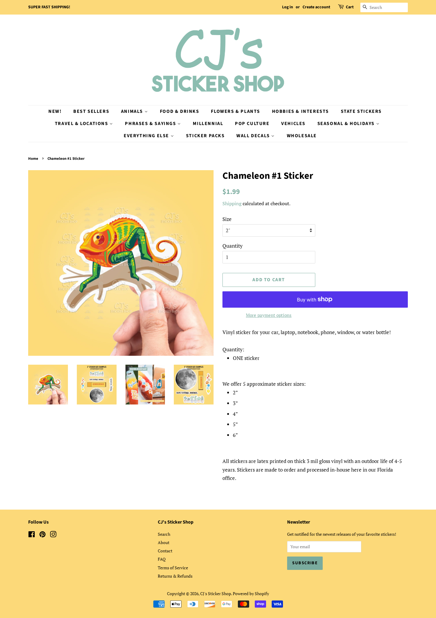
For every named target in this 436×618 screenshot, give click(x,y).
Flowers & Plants (235, 111)
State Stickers (361, 111)
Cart (350, 7)
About (163, 542)
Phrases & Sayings (151, 123)
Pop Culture (252, 123)
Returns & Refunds (175, 576)
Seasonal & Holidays (346, 123)
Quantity (232, 245)
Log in (287, 7)
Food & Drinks (179, 111)
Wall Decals (253, 135)
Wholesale (302, 135)
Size (227, 219)
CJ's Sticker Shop (215, 593)
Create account (316, 7)
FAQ (162, 559)
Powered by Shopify (251, 593)
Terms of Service (173, 567)
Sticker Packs (205, 135)
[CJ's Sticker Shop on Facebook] (31, 535)
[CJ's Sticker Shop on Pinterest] (42, 535)
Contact (165, 551)
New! (54, 111)
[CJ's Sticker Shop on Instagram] (53, 535)
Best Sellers (91, 111)
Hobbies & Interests (300, 111)
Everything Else (147, 135)
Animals (132, 111)
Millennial (208, 123)
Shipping (231, 203)
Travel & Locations (82, 123)
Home (33, 158)
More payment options (269, 315)
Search (164, 534)
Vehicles (293, 123)
